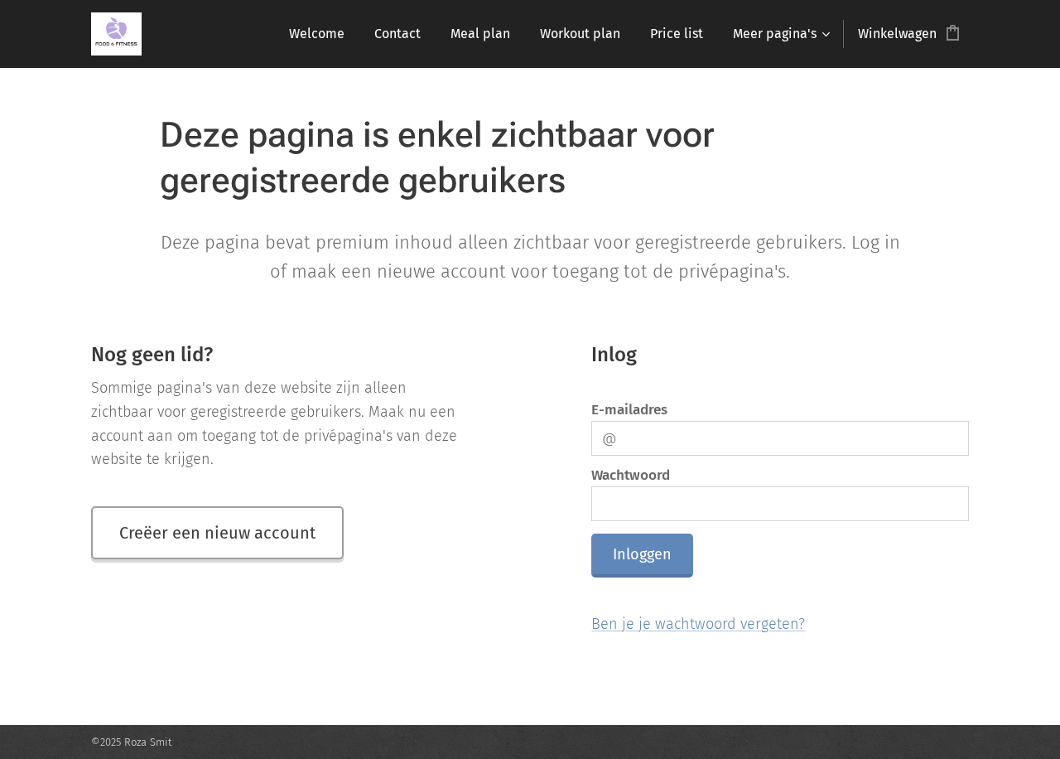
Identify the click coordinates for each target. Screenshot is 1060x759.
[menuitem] (316, 34)
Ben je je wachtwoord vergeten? (698, 624)
